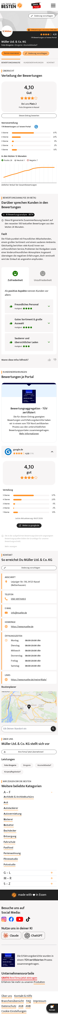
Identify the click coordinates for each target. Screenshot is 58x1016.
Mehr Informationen (29, 434)
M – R (28, 878)
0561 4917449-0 (18, 599)
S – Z (28, 884)
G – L (28, 873)
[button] (11, 53)
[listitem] (19, 797)
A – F (28, 792)
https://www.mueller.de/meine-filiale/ (29, 680)
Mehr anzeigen (11, 547)
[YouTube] (19, 919)
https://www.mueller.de (22, 627)
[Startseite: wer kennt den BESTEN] (12, 5)
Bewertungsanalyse (10, 63)
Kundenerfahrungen (33, 63)
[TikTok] (28, 919)
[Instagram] (3, 919)
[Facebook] (11, 919)
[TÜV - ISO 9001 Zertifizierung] (8, 960)
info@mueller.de (19, 613)
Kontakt (51, 63)
